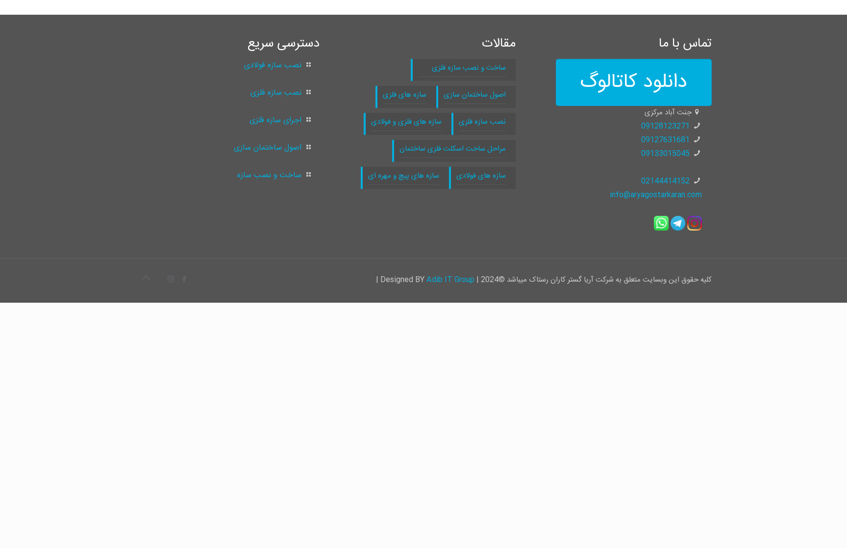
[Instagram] (171, 280)
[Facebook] (184, 280)
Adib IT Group (450, 280)
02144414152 (665, 181)
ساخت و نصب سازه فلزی (462, 68)
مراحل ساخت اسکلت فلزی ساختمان (452, 149)
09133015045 (665, 154)
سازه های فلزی (404, 95)
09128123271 (665, 126)
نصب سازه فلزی (482, 122)
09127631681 (665, 140)
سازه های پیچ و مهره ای (403, 176)
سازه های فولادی (481, 176)
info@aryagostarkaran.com (656, 195)
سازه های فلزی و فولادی (406, 122)
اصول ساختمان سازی (475, 95)
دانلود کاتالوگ (633, 82)
